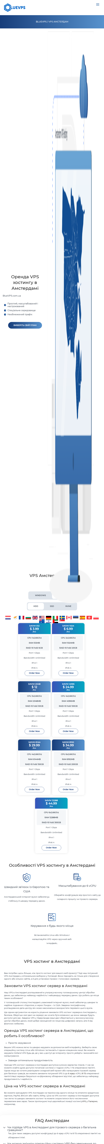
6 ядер (71, 1073)
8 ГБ (84, 1073)
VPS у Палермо (89, 1101)
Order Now (34, 673)
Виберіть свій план (25, 325)
